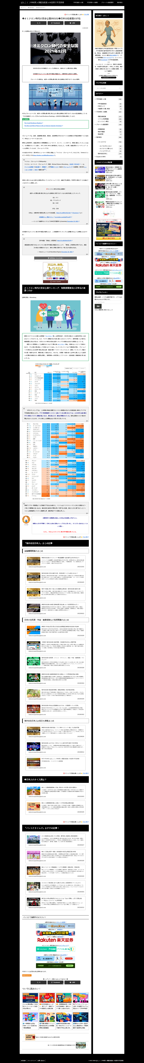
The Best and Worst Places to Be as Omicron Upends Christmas (43, 125)
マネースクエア (107, 57)
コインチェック (63, 945)
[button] (119, 88)
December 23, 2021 (72, 221)
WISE (56, 962)
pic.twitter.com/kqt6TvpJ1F (63, 217)
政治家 (38, 167)
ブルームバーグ (67, 167)
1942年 (71, 164)
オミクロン (49, 336)
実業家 (44, 167)
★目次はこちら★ (55, 258)
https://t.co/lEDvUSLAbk (63, 213)
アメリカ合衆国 (28, 167)
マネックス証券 (60, 922)
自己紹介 (23, 1060)
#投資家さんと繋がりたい (46, 217)
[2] (44, 169)
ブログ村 (86, 14)
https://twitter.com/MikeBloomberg (43, 155)
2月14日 (77, 164)
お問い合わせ (41, 1060)
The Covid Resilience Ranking (33, 123)
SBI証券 (59, 929)
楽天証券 (60, 936)
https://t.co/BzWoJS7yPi (64, 240)
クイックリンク (32, 1060)
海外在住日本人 (27, 975)
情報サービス (54, 167)
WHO (36, 169)
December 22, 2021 (67, 252)
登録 (98, 306)
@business (75, 213)
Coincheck (104, 60)
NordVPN (63, 955)
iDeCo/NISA (113, 55)
